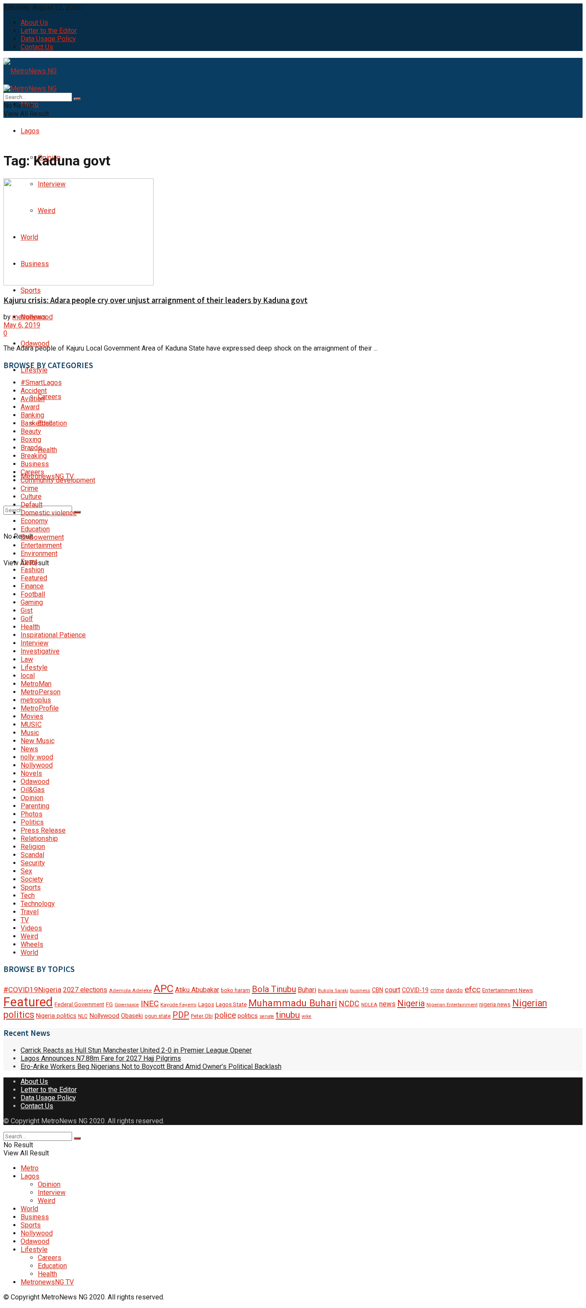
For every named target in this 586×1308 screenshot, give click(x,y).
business (360, 990)
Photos (31, 814)
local (28, 676)
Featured (34, 578)
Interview (34, 643)
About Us (34, 22)
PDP (180, 1015)
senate (267, 1016)
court (392, 990)
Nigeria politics (56, 1015)
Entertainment (41, 545)
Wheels (32, 944)
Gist (27, 610)
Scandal (32, 855)
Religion (33, 847)
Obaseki (132, 1015)
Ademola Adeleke (130, 990)
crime (437, 990)
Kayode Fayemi (178, 1005)
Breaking (34, 456)
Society (32, 879)
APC (163, 988)
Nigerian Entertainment (451, 1005)
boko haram (235, 990)
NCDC (349, 1003)
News (29, 749)
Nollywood (37, 765)
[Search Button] (77, 512)
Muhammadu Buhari (292, 1002)
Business (35, 464)
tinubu (288, 1015)
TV (25, 920)
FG (109, 1004)
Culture (31, 496)
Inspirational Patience (53, 635)
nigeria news (494, 1004)
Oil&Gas (33, 790)
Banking (32, 415)
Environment (39, 553)
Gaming (32, 602)
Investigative (40, 651)
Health (47, 450)
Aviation (33, 399)
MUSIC (31, 724)
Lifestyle (34, 667)
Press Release (43, 830)
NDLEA (369, 1005)
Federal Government (79, 1004)
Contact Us (37, 47)
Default (31, 505)
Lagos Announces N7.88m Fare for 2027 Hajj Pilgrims (101, 1058)
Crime (29, 488)
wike (306, 1016)
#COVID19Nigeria (32, 989)
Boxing (31, 439)
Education (52, 423)
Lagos (30, 131)
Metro (30, 1168)
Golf (27, 619)
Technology (38, 904)
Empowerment (42, 537)
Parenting (35, 806)
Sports (31, 290)
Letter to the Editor (49, 31)
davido (454, 990)
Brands (31, 448)
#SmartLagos (41, 382)
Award (30, 407)
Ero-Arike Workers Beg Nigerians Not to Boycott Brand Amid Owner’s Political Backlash (151, 1066)
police (225, 1015)
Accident (34, 391)
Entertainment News (507, 990)
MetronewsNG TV (47, 1282)
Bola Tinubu (274, 989)
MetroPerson (40, 692)
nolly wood (37, 757)
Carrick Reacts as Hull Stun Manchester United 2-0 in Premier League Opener (136, 1050)
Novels (31, 773)
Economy (34, 521)
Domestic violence (49, 513)
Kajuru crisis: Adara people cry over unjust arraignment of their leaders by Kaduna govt (155, 300)
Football (33, 594)
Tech (28, 895)
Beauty (31, 431)
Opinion (32, 798)
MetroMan (36, 684)
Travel (30, 912)
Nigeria (411, 1003)
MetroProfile (40, 708)
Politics (32, 822)
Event (29, 562)
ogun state (158, 1016)
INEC (150, 1003)
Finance (32, 586)
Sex (26, 871)
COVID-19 (415, 990)
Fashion (32, 570)
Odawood (35, 343)
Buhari (307, 990)
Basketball (36, 423)
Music (30, 733)
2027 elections (85, 990)
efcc (472, 989)
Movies (32, 716)
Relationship (39, 838)
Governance (127, 1005)
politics (248, 1016)
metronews (29, 317)
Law (27, 659)
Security (33, 863)
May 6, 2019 (21, 325)
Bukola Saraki (333, 990)
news (387, 1004)
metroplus (36, 700)
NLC (83, 1016)
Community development (58, 480)
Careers (49, 397)
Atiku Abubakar (197, 990)
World (29, 952)
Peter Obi (202, 1016)
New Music (37, 741)
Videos (31, 928)
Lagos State (231, 1004)
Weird (29, 936)
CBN (377, 990)
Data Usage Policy (48, 39)
